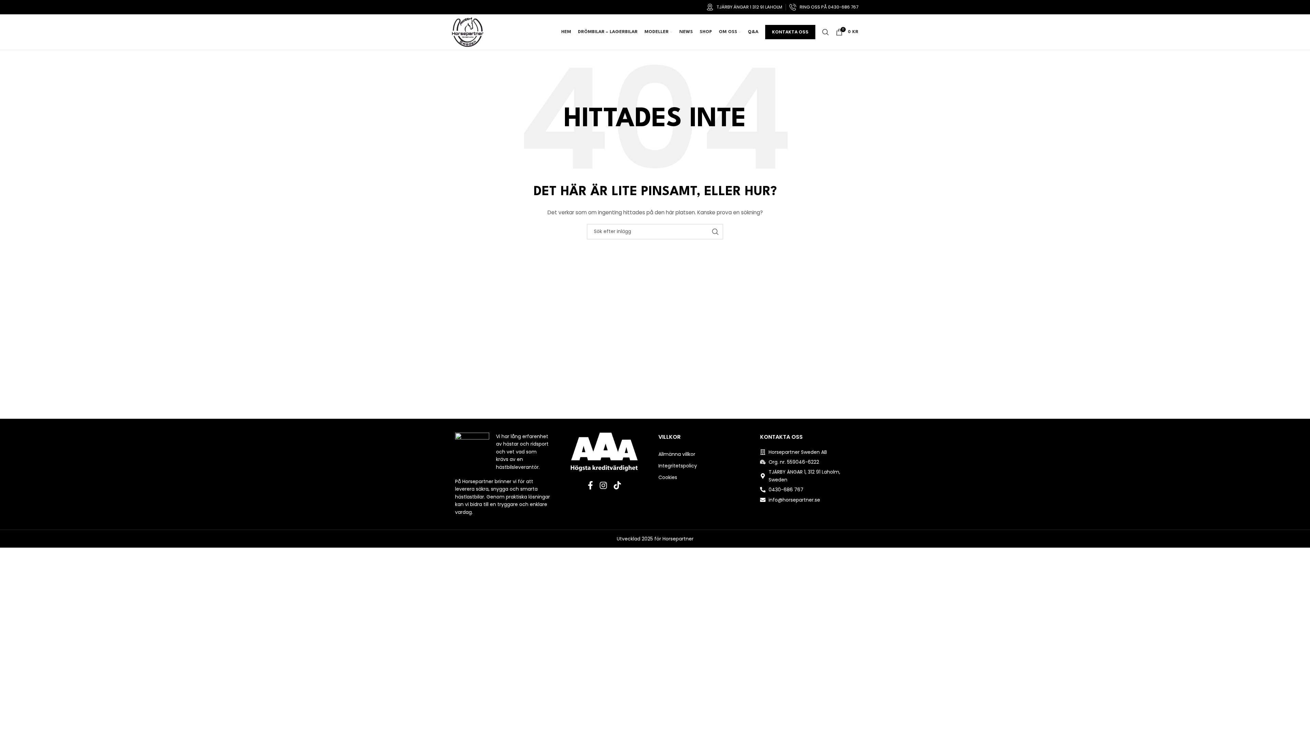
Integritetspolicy (677, 465)
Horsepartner (678, 538)
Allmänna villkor (676, 454)
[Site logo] (468, 31)
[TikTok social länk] (617, 486)
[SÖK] (715, 232)
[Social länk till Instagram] (603, 486)
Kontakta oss (790, 32)
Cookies (667, 477)
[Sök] (825, 32)
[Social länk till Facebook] (590, 486)
